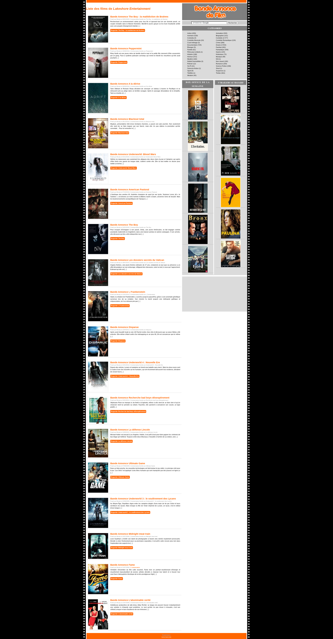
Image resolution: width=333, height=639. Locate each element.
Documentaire (192, 45)
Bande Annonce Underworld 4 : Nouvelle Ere (135, 362)
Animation (219, 33)
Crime (218, 43)
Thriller (218, 73)
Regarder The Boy (117, 238)
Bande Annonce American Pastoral (129, 189)
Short (218, 68)
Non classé (220, 61)
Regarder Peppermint (119, 62)
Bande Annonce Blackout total (127, 119)
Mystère (190, 59)
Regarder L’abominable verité (122, 614)
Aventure (190, 36)
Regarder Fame (116, 579)
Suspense (219, 71)
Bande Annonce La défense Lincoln (130, 429)
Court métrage (192, 43)
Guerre (218, 52)
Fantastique (220, 50)
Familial (219, 47)
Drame (218, 45)
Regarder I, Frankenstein (120, 306)
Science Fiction (221, 66)
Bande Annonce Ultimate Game (127, 463)
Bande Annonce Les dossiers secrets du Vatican (137, 260)
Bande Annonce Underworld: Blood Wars (133, 154)
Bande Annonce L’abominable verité (130, 600)
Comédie (219, 38)
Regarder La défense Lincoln (121, 441)
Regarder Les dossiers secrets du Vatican (126, 274)
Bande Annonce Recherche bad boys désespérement (139, 397)
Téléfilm (190, 73)
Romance (219, 64)
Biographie (220, 36)
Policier (190, 64)
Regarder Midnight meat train (121, 548)
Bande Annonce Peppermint (126, 48)
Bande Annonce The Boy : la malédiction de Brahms (139, 16)
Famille (190, 50)
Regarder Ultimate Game (120, 477)
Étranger (190, 47)
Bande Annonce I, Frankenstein (127, 292)
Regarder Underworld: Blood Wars (123, 168)
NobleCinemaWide (194, 61)
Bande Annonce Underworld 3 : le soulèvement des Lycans (143, 498)
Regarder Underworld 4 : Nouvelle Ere (125, 376)
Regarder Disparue (118, 341)
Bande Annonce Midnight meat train (130, 534)
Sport (189, 71)
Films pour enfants (193, 52)
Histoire (190, 54)
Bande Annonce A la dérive (125, 83)
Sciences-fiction (192, 68)
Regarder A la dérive (118, 97)
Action (189, 33)
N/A (217, 59)
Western (190, 75)
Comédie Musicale (194, 40)
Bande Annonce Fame (122, 565)
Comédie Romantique (224, 40)
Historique (219, 54)
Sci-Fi (189, 66)
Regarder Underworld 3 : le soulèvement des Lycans (130, 512)
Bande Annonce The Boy (124, 224)
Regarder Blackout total (120, 133)
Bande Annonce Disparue (124, 327)
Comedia (190, 38)
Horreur (190, 57)
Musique (219, 57)
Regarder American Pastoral (121, 203)
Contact (166, 635)
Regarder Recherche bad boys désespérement (128, 411)
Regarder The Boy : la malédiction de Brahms (128, 30)
